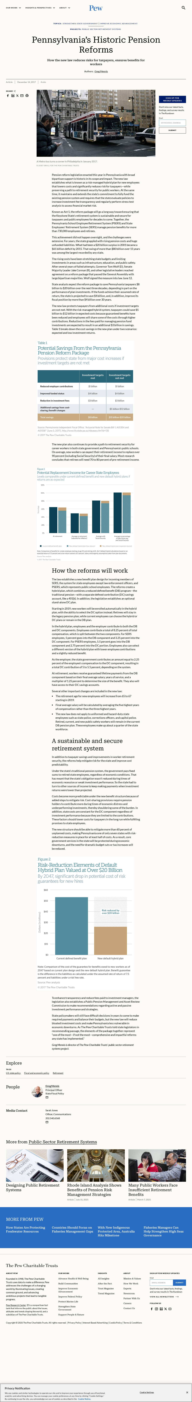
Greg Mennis (52, 1085)
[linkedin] (13, 95)
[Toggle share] (184, 88)
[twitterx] (17, 95)
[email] (22, 95)
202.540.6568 (52, 1118)
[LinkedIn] (161, 1309)
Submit (172, 130)
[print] (27, 95)
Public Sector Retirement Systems (63, 1141)
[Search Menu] (183, 7)
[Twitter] (165, 1309)
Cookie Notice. (84, 1399)
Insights (102, 1273)
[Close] (187, 1392)
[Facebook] (151, 1309)
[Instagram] (156, 1309)
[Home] (32, 1265)
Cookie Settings (147, 1392)
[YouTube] (170, 1309)
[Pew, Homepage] (96, 8)
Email (161, 118)
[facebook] (8, 95)
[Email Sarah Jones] (46, 1122)
